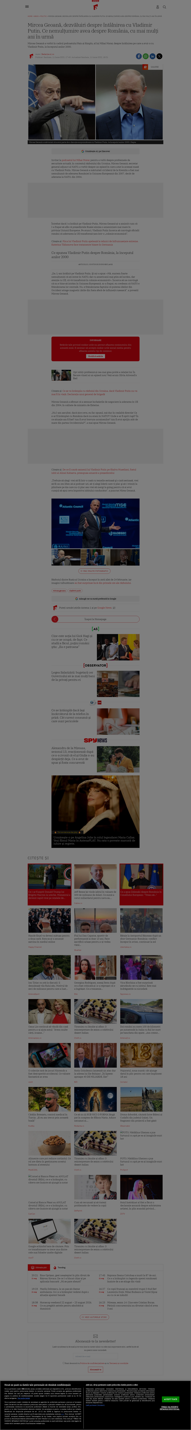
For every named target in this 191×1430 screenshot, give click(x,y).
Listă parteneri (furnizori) (95, 1405)
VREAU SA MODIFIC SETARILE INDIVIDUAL (170, 1408)
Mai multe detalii (24, 1398)
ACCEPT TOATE (170, 1399)
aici (62, 1414)
